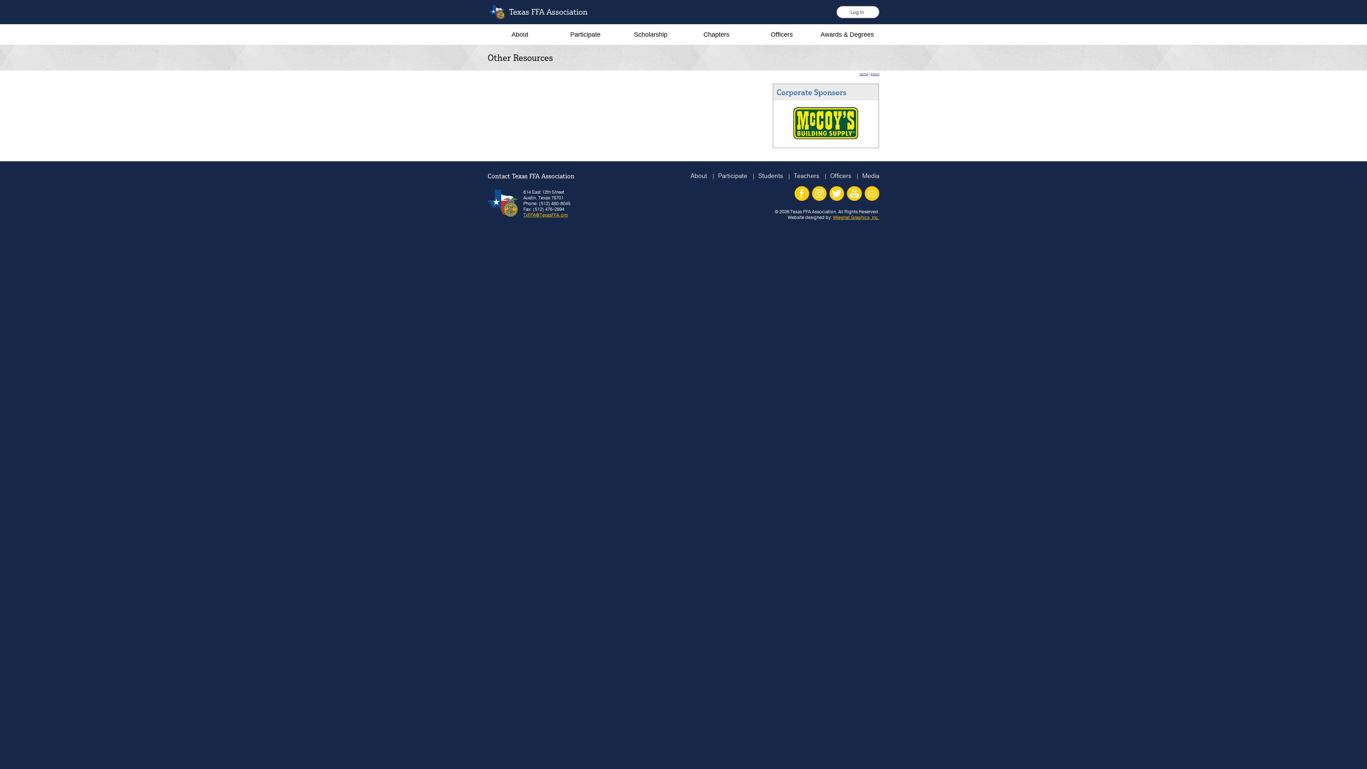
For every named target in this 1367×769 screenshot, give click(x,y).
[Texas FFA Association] (543, 17)
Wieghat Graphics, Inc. (856, 217)
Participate (732, 175)
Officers (840, 175)
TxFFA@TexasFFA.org (545, 215)
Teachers (806, 175)
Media (870, 175)
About (699, 175)
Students (770, 175)
